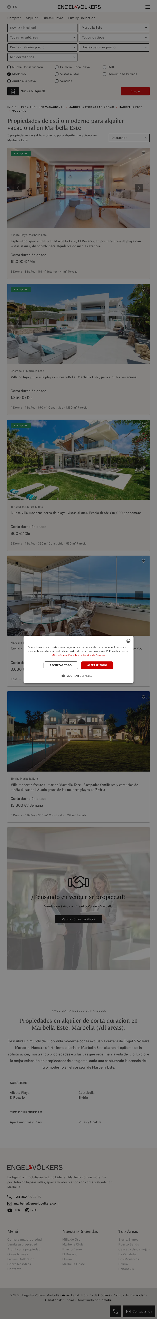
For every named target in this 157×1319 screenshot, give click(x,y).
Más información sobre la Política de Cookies (78, 655)
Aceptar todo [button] (97, 665)
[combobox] (128, 641)
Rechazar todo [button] (61, 665)
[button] (78, 675)
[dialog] (78, 660)
